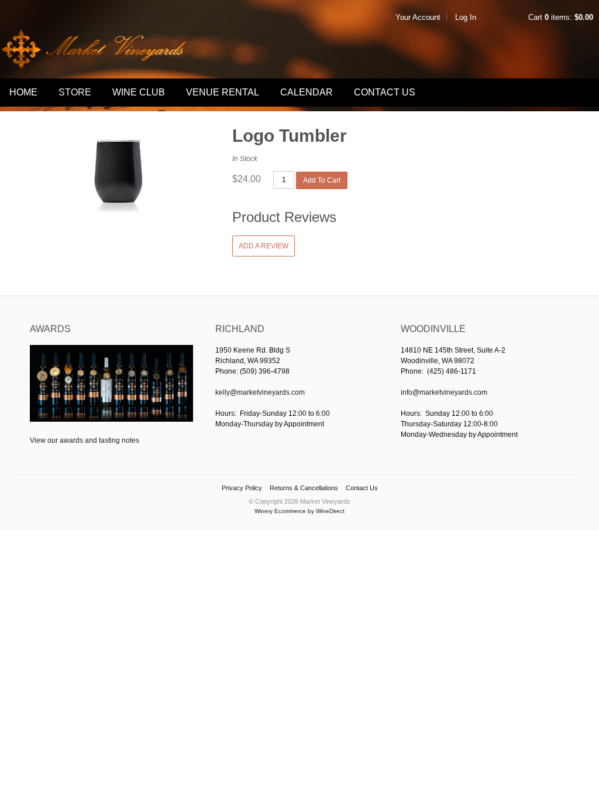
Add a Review (263, 246)
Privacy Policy (242, 487)
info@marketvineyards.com (444, 392)
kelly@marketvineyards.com (260, 392)
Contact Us (384, 92)
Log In (465, 17)
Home (23, 92)
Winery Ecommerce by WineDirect (299, 511)
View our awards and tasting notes (84, 440)
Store (74, 92)
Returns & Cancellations (304, 487)
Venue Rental (222, 92)
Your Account (417, 17)
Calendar (306, 92)
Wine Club (138, 92)
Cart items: (560, 17)
